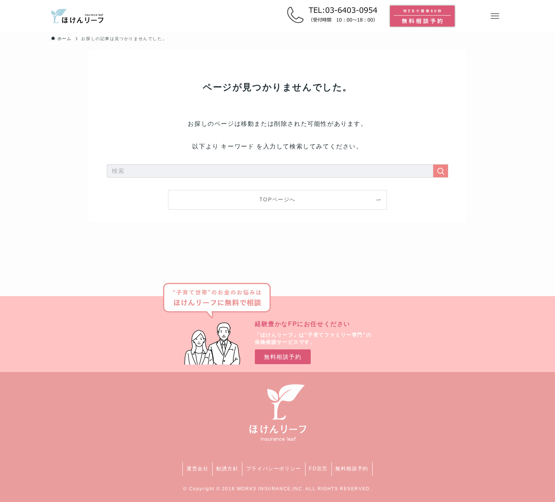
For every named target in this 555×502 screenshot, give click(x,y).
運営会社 (197, 468)
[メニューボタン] (495, 16)
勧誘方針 (227, 468)
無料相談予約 (351, 468)
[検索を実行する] (440, 171)
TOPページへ (277, 199)
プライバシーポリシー (273, 468)
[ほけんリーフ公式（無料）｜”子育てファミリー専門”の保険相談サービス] (77, 16)
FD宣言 (318, 468)
